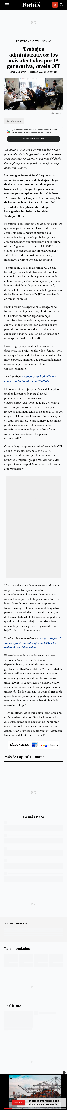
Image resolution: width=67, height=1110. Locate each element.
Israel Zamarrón (18, 71)
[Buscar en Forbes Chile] (61, 4)
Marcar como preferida (33, 139)
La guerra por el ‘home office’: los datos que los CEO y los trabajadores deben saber (32, 643)
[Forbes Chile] (31, 5)
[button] (64, 1072)
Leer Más (18, 1102)
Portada (21, 41)
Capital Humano (40, 41)
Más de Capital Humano (24, 757)
